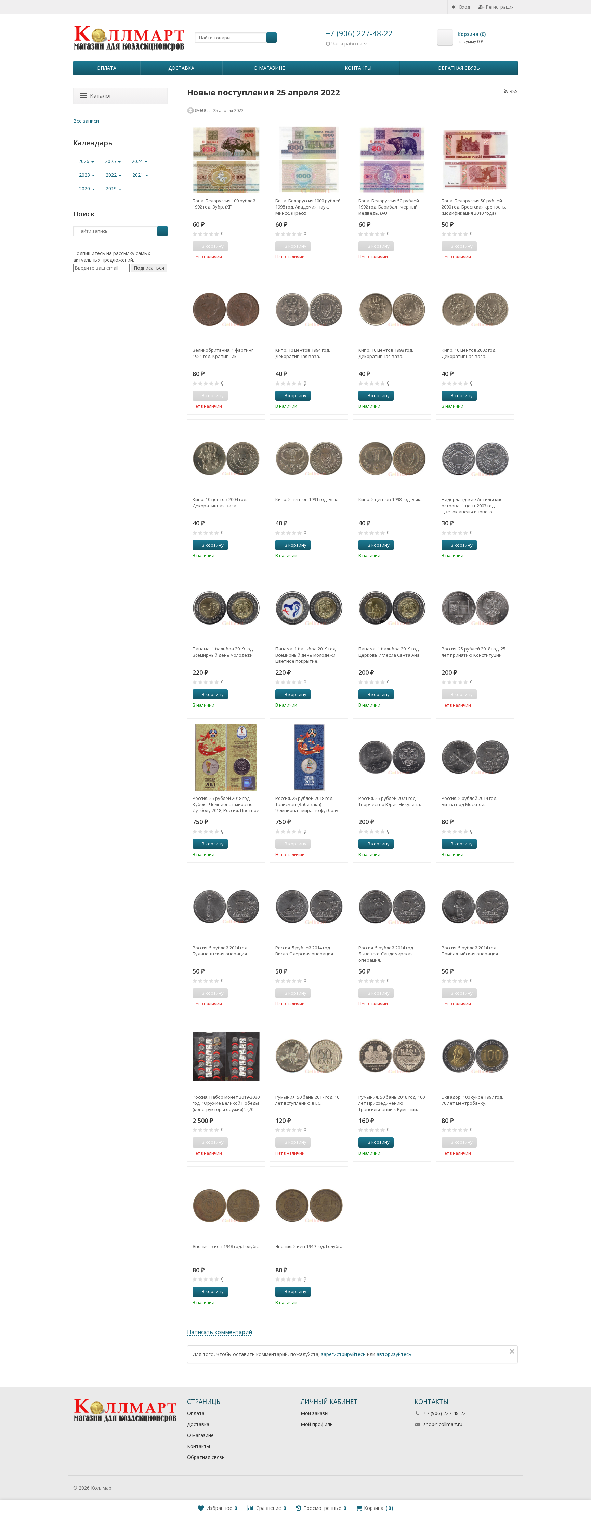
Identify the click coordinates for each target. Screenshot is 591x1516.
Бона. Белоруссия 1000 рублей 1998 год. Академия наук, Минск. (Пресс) (308, 207)
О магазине (269, 68)
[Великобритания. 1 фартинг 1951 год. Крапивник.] (226, 309)
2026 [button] (84, 161)
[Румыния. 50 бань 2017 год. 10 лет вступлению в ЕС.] (309, 1056)
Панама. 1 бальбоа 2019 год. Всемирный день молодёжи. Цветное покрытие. (306, 655)
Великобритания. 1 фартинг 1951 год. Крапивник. (223, 353)
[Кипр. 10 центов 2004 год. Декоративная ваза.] (226, 458)
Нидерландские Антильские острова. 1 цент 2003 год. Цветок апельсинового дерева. (472, 505)
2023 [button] (85, 175)
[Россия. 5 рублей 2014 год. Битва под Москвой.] (475, 757)
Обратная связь (459, 68)
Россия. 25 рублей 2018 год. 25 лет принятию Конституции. (473, 652)
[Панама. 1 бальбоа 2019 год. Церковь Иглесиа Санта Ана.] (392, 608)
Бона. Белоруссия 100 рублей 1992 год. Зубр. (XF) (224, 204)
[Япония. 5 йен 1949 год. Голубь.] (309, 1205)
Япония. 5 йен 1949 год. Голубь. (308, 1246)
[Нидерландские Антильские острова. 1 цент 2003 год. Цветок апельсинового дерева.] (475, 458)
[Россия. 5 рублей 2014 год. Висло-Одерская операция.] (309, 906)
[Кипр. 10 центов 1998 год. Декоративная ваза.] (392, 309)
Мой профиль (317, 1424)
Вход (464, 7)
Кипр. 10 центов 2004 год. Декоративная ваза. (220, 502)
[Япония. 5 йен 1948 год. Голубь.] (226, 1205)
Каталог (100, 95)
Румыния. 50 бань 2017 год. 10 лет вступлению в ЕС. (307, 1100)
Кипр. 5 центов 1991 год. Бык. (306, 499)
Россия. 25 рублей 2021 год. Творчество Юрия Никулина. (389, 801)
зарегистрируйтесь (343, 1354)
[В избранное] (257, 246)
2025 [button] (111, 161)
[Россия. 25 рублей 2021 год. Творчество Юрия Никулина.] (392, 757)
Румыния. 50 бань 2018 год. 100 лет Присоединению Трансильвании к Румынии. (391, 1103)
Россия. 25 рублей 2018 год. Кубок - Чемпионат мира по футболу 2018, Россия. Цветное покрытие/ (226, 804)
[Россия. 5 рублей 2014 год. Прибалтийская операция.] (475, 906)
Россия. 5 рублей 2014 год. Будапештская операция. (220, 950)
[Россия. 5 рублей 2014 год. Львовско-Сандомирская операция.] (392, 906)
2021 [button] (138, 175)
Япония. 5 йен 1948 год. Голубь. (226, 1246)
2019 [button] (112, 188)
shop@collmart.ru (442, 1424)
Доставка (181, 68)
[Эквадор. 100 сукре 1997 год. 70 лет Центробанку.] (475, 1056)
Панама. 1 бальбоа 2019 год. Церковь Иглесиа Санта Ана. (389, 652)
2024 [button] (138, 161)
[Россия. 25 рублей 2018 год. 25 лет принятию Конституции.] (475, 608)
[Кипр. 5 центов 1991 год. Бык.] (309, 458)
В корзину (295, 395)
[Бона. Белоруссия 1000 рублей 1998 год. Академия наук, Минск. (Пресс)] (309, 159)
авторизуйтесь (394, 1354)
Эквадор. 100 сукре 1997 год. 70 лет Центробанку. (472, 1100)
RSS (513, 91)
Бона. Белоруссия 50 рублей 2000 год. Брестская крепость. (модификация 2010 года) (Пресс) (474, 207)
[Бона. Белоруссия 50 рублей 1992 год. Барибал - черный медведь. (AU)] (392, 159)
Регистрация (500, 7)
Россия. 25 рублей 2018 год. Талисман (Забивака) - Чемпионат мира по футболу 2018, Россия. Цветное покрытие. (306, 804)
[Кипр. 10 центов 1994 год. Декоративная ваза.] (309, 309)
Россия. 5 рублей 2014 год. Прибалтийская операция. (470, 950)
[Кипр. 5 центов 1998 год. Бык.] (392, 458)
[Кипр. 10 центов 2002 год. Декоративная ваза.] (475, 309)
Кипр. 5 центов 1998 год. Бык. (389, 499)
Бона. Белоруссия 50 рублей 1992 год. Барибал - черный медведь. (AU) (388, 207)
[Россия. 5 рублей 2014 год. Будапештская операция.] (226, 906)
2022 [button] (112, 175)
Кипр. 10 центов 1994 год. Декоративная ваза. (302, 353)
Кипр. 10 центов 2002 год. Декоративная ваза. (469, 353)
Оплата (106, 68)
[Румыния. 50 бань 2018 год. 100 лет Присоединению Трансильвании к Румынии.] (392, 1056)
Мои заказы (314, 1413)
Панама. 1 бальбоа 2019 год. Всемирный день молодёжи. (223, 652)
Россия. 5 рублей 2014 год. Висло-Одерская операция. (304, 950)
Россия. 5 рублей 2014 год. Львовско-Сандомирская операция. (386, 953)
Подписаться (149, 268)
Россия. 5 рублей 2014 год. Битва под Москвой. (469, 801)
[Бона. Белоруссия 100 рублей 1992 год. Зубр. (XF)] (226, 159)
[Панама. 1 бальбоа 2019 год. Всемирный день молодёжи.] (226, 608)
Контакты (358, 68)
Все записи (86, 121)
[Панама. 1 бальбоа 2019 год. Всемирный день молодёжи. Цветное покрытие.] (309, 608)
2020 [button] (85, 188)
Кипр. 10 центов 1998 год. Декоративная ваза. (385, 353)
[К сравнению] (247, 246)
